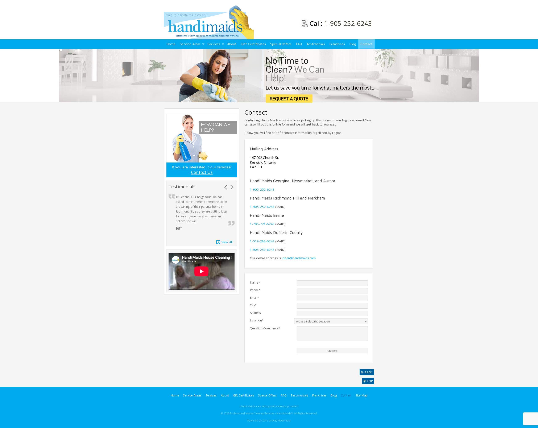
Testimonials (315, 44)
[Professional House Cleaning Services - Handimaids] (210, 22)
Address (255, 313)
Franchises (337, 44)
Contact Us (202, 172)
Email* (254, 298)
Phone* (255, 290)
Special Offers (280, 44)
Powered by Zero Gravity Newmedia (269, 420)
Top (370, 381)
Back (368, 372)
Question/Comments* (265, 328)
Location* (257, 320)
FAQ (299, 44)
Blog (352, 44)
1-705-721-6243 (262, 224)
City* (253, 305)
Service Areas (190, 44)
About (231, 44)
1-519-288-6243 (262, 241)
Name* (255, 282)
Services (213, 44)
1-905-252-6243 (348, 23)
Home (171, 44)
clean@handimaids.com (299, 258)
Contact (366, 44)
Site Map (362, 395)
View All (227, 242)
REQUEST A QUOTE (289, 99)
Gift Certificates (253, 44)
